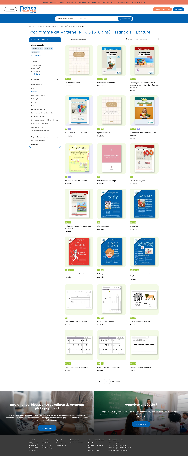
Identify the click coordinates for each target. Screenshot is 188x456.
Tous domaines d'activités (40, 131)
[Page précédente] (100, 381)
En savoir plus (47, 428)
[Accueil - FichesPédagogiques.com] (28, 9)
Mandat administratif (95, 445)
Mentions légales (114, 443)
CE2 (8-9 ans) (47, 448)
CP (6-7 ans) (46, 443)
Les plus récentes (142, 39)
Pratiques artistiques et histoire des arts (44, 120)
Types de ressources (39, 137)
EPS (32, 88)
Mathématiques (36, 106)
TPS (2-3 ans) (36, 65)
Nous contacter (93, 450)
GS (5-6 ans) (63, 26)
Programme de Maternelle (47, 26)
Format (34, 145)
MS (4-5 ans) (35, 71)
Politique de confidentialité (117, 445)
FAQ (89, 448)
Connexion (178, 9)
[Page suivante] (123, 381)
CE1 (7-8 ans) (46, 445)
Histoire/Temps (36, 99)
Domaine (35, 80)
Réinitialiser (37, 55)
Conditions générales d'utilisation (119, 448)
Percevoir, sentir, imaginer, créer (42, 113)
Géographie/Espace (38, 95)
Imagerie (34, 102)
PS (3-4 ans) (35, 68)
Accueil (31, 26)
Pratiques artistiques (38, 116)
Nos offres (91, 443)
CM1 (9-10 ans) (61, 443)
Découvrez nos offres (162, 9)
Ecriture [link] (82, 26)
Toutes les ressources (65, 19)
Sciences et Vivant (37, 127)
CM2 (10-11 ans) (61, 445)
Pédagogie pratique (38, 109)
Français (74, 26)
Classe (34, 61)
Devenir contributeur (77, 443)
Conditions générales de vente (118, 450)
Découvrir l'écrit (36, 85)
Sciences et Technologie (39, 124)
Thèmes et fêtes (38, 141)
